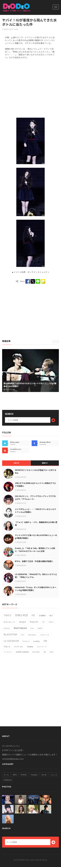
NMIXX (40, 628)
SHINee (30, 646)
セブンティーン (9, 622)
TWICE (7, 615)
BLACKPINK (10, 634)
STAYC (51, 622)
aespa (22, 621)
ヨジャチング (42, 646)
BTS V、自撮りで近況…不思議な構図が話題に (34, 561)
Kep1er (34, 621)
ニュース (53, 774)
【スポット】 (45, 634)
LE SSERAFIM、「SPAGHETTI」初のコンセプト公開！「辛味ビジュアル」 (36, 575)
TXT (43, 622)
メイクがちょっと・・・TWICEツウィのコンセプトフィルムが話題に (35, 510)
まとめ (43, 774)
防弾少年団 (21, 615)
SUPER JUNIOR (22, 652)
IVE (33, 615)
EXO (32, 628)
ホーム (6, 774)
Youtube (34, 774)
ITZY (22, 634)
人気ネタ (16, 463)
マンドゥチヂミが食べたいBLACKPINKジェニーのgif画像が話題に (36, 536)
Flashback (7, 780)
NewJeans (32, 634)
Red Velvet (20, 628)
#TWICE (24, 774)
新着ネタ (45, 463)
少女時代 (42, 615)
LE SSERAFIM (11, 641)
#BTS (15, 774)
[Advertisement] (30, 88)
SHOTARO (36, 652)
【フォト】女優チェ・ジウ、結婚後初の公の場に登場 (36, 523)
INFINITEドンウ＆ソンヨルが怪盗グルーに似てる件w (35, 471)
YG (45, 652)
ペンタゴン (8, 652)
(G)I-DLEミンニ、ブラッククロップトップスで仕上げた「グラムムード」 (35, 497)
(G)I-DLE (7, 628)
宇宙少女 (7, 646)
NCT (51, 615)
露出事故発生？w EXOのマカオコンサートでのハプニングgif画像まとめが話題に (30, 385)
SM (45, 641)
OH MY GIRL (18, 646)
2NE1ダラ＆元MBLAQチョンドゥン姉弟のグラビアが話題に (35, 484)
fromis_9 (26, 641)
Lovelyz (36, 641)
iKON (51, 652)
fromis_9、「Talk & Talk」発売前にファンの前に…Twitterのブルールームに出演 (35, 549)
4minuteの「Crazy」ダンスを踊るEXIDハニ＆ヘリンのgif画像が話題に (35, 589)
